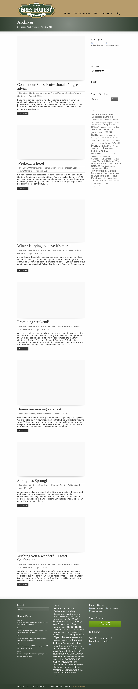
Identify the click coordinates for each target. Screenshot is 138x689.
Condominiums (97, 119)
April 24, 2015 (42, 171)
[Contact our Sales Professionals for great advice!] (51, 58)
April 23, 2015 (35, 253)
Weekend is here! (30, 163)
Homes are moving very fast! (40, 409)
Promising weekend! (33, 322)
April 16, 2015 (61, 414)
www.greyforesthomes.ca (98, 185)
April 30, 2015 (35, 96)
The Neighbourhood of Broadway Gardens (106, 163)
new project (110, 138)
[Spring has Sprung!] (51, 459)
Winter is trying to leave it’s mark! (44, 246)
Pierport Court (59, 641)
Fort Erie (116, 122)
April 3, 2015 (41, 567)
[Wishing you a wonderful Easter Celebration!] (51, 534)
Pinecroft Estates (65, 93)
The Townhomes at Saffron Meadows (103, 171)
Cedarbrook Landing (102, 116)
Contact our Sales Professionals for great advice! (49, 86)
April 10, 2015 (25, 488)
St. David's (106, 159)
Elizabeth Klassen (79, 686)
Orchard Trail (106, 146)
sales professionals (109, 154)
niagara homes (64, 635)
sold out (105, 156)
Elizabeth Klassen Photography (104, 122)
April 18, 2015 (42, 329)
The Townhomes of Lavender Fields (105, 174)
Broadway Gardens (28, 93)
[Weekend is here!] (51, 142)
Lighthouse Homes (97, 132)
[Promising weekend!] (51, 300)
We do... (19, 651)
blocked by (105, 623)
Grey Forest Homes (103, 125)
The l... (19, 636)
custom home (114, 119)
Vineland (105, 183)
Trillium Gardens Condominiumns (104, 179)
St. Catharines (60, 648)
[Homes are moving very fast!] (51, 382)
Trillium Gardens (24, 171)
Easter (93, 122)
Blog (118, 13)
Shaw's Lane (96, 156)
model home (44, 93)
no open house (104, 143)
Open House (57, 168)
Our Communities (82, 13)
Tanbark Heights (105, 161)
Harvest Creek (105, 127)
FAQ (96, 13)
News (53, 93)
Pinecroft (99, 148)
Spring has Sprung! (32, 480)
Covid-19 (106, 119)
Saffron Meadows (100, 152)
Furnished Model (96, 124)
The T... (19, 643)
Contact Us (107, 13)
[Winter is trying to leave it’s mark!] (51, 221)
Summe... (20, 628)
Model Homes (106, 135)
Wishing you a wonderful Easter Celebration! (42, 558)
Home (67, 13)
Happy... (19, 620)
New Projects (66, 632)
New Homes (102, 138)
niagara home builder (106, 140)
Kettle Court (109, 129)
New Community (71, 629)
